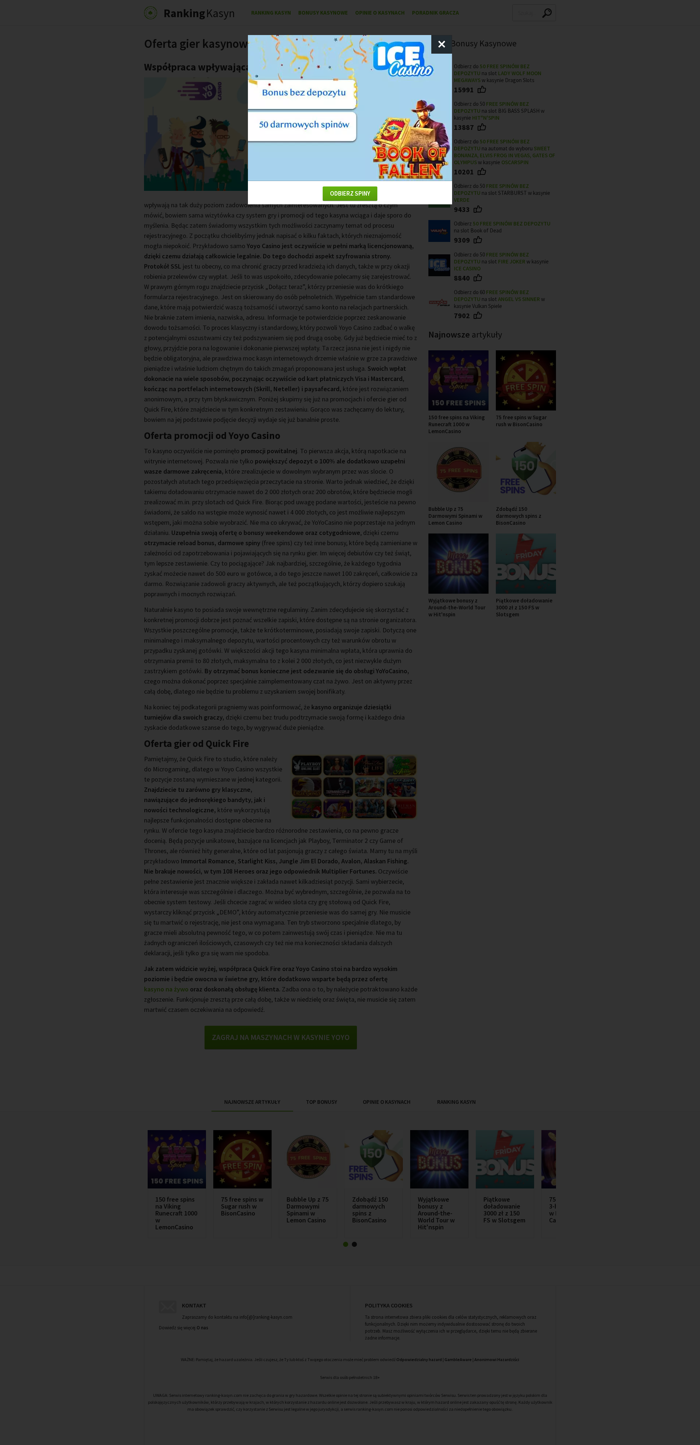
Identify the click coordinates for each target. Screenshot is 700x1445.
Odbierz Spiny (350, 193)
